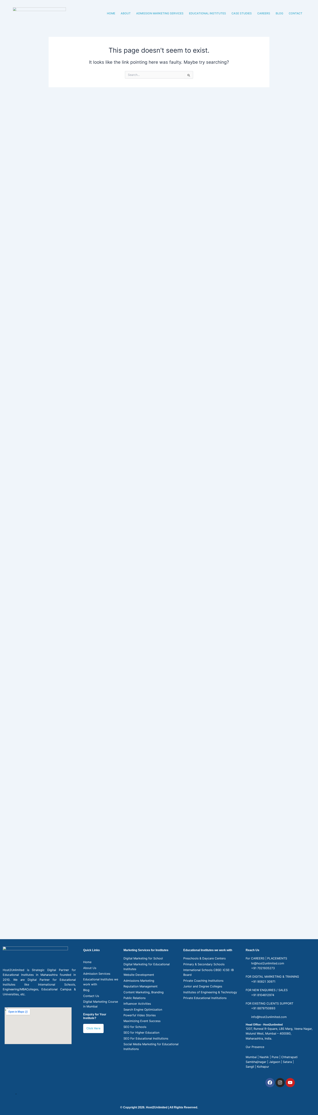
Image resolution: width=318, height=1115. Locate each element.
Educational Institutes (207, 13)
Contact (295, 13)
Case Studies (242, 13)
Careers (263, 13)
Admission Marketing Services (159, 13)
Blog (279, 13)
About (126, 13)
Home (111, 13)
